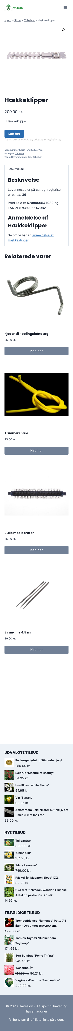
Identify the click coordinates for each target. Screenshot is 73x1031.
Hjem (7, 20)
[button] (63, 30)
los (29, 157)
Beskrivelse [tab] (15, 169)
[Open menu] (65, 7)
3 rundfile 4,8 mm (19, 632)
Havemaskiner (19, 157)
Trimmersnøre (16, 433)
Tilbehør (29, 20)
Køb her (14, 134)
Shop (17, 20)
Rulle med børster (19, 533)
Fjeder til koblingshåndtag (26, 334)
